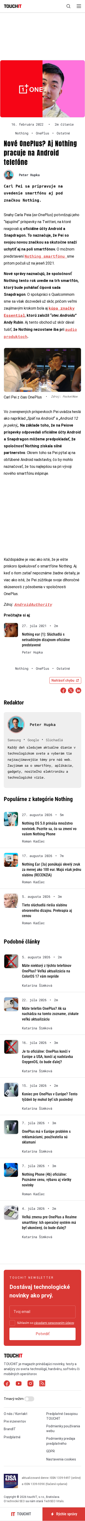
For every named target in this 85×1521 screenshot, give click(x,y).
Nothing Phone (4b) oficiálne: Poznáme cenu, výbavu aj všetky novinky (46, 1179)
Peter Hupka (29, 175)
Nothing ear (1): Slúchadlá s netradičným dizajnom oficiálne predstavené (46, 639)
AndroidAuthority (33, 604)
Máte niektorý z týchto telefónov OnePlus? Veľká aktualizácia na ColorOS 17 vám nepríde (46, 971)
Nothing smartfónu (46, 256)
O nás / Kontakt (15, 1414)
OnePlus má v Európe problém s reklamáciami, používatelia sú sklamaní (46, 1136)
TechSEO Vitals (54, 1501)
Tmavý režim (14, 1399)
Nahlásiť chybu (62, 680)
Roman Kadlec (33, 841)
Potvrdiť (43, 1334)
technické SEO (16, 1501)
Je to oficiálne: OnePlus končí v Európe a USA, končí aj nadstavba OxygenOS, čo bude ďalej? (47, 1056)
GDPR (50, 1451)
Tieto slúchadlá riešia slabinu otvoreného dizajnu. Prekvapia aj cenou (47, 910)
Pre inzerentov (15, 1421)
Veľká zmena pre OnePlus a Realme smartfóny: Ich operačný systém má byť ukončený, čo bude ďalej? (49, 1222)
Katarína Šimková (37, 985)
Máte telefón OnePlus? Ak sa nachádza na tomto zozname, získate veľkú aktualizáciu (50, 1013)
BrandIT (10, 1429)
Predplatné (12, 1437)
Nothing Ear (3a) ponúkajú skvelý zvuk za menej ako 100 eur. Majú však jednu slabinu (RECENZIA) (51, 869)
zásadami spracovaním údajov (54, 1323)
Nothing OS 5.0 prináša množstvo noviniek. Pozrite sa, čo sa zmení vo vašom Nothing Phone (49, 828)
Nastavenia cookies (61, 1459)
